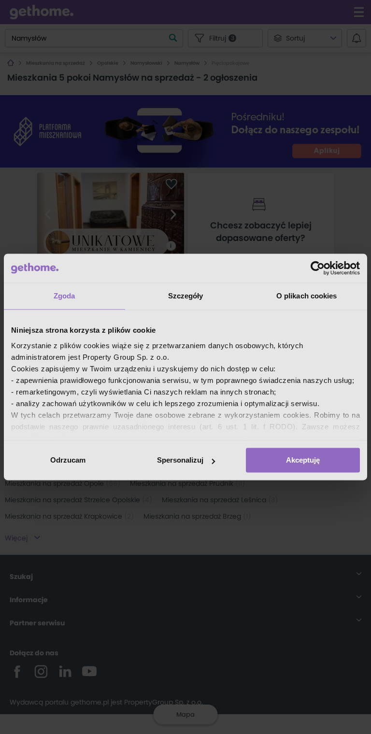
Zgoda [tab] (64, 296)
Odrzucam (68, 460)
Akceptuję (303, 460)
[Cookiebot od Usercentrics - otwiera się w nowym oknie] (317, 268)
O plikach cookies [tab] (306, 296)
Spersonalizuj (180, 460)
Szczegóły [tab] (185, 296)
